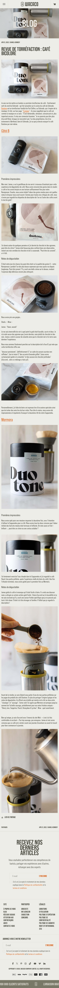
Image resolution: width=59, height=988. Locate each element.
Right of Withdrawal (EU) (46, 927)
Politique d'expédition (47, 914)
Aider (5, 923)
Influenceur (25, 911)
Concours (24, 917)
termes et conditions (20, 888)
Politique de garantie (47, 923)
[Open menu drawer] (4, 4)
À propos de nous (9, 909)
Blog (5, 911)
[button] (54, 4)
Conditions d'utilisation (43, 910)
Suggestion (25, 914)
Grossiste (24, 909)
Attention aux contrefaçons (8, 919)
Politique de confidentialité (33, 885)
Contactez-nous (9, 926)
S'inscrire (43, 876)
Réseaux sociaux (9, 914)
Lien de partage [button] (10, 817)
